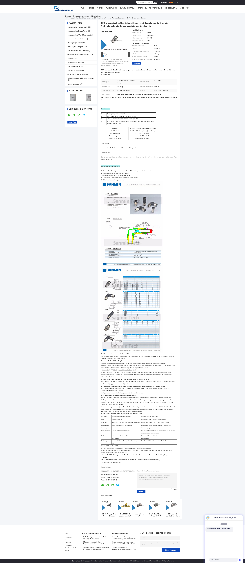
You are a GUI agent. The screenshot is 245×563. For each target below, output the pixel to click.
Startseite (68, 16)
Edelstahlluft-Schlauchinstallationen (148, 459)
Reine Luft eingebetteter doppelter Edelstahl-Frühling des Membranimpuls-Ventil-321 (124, 538)
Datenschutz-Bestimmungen (81, 561)
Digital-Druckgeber (73, 66)
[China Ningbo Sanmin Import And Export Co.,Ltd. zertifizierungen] (73, 97)
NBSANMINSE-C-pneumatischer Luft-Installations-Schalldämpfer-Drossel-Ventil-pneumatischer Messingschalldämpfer (125, 515)
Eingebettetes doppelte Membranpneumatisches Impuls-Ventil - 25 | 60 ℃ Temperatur (124, 548)
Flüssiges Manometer (74, 62)
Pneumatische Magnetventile (77, 27)
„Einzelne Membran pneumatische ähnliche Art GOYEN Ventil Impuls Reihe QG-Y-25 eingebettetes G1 (124, 543)
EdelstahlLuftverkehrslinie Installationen (123, 459)
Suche (155, 2)
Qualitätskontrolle (127, 8)
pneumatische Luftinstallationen (90, 16)
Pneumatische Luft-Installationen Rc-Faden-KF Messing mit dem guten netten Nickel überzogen (139, 515)
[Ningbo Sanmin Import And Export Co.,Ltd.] (63, 8)
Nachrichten (184, 8)
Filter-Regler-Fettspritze (75, 47)
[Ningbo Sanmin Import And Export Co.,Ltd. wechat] (80, 115)
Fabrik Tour (68, 545)
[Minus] (240, 518)
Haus (82, 8)
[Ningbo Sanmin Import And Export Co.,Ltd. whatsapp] (75, 115)
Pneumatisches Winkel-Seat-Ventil (79, 35)
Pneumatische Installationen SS (111, 462)
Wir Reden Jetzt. (171, 8)
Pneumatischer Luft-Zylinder (77, 51)
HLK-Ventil (71, 58)
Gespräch (164, 2)
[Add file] (207, 560)
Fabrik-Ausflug (111, 8)
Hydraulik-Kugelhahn (74, 70)
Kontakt (67, 550)
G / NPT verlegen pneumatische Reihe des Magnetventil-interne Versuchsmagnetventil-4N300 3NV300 (95, 538)
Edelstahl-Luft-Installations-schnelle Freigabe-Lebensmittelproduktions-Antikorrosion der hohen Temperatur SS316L (173, 515)
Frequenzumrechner (74, 84)
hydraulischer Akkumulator (76, 74)
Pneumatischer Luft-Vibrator (77, 39)
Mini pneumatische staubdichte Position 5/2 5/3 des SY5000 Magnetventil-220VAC (96, 548)
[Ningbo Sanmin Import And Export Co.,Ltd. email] (69, 115)
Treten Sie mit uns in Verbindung (150, 8)
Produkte (90, 8)
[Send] (240, 560)
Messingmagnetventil (74, 43)
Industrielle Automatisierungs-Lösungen (80, 78)
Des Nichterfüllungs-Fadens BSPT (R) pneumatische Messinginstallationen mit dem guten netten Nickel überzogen (156, 515)
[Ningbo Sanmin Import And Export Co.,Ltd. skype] (85, 115)
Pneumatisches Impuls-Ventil (77, 31)
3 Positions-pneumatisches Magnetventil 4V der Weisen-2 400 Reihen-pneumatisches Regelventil (94, 543)
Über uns (100, 8)
